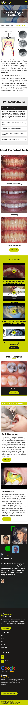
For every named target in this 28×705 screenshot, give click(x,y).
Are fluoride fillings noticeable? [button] (10, 139)
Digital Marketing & (5, 703)
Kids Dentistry (10, 25)
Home (2, 25)
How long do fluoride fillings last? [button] (11, 128)
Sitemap (3, 644)
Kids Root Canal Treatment (10, 434)
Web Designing (18, 702)
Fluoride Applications (8, 491)
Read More (14, 392)
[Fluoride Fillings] (14, 43)
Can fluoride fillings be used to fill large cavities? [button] (13, 134)
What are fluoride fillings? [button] (9, 108)
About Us (3, 638)
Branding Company (14, 703)
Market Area (4, 647)
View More (14, 250)
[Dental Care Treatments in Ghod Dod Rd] (14, 374)
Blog (2, 641)
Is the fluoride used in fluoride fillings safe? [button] (12, 123)
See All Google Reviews (9, 693)
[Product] (14, 419)
